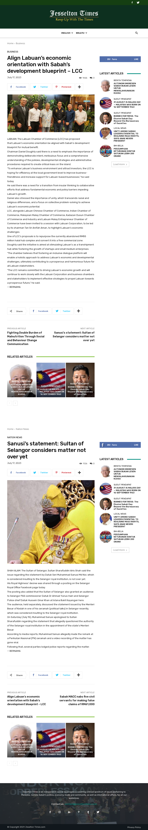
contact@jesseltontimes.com (81, 804)
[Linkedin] (69, 812)
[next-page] (15, 403)
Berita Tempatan (21, 381)
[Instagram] (59, 812)
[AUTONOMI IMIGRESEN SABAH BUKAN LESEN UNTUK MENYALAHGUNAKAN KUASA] (106, 85)
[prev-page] (9, 403)
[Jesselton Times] (74, 17)
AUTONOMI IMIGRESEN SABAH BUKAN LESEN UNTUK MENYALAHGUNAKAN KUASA (21, 389)
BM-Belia (118, 146)
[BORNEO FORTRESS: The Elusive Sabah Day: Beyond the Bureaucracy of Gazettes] (80, 380)
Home (10, 43)
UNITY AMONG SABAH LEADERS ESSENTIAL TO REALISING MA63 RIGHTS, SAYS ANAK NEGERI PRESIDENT (126, 136)
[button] (136, 33)
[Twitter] (138, 2)
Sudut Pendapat (50, 386)
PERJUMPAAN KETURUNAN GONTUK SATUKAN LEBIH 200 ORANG (124, 152)
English (65, 32)
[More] (79, 86)
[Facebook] (132, 2)
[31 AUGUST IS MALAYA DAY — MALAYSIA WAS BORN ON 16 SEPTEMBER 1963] (50, 380)
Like (136, 59)
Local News (120, 128)
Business (20, 43)
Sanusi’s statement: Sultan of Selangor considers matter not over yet (74, 336)
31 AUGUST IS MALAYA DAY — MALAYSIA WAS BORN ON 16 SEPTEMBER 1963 (50, 391)
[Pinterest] (78, 812)
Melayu (80, 32)
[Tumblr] (88, 812)
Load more (119, 164)
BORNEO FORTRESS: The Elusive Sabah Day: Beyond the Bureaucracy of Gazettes (80, 390)
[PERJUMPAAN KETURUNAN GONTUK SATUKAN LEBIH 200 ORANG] (106, 151)
